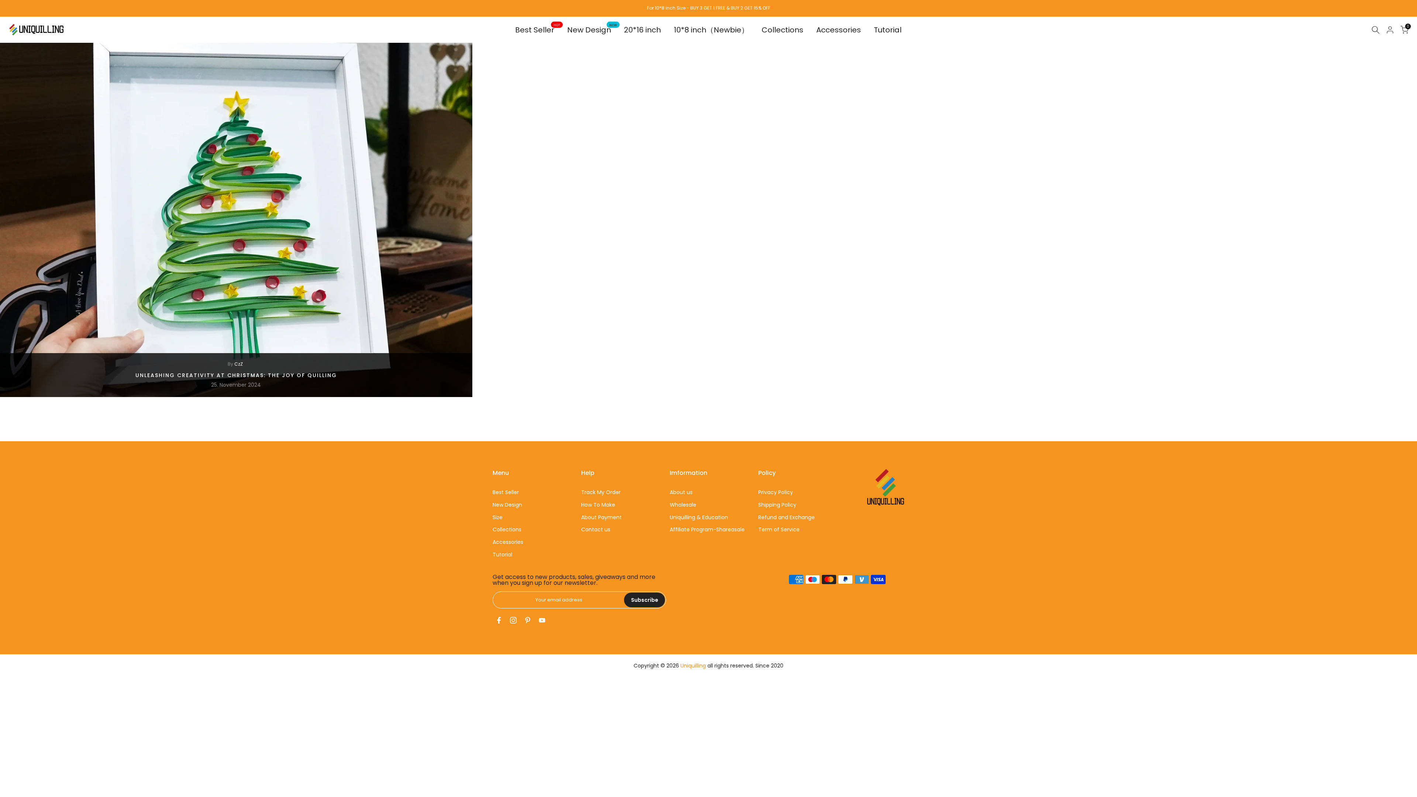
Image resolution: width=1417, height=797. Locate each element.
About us (681, 492)
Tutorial (887, 30)
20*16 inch (642, 30)
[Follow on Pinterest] (527, 620)
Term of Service (779, 529)
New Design (592, 29)
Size (498, 517)
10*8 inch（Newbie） (711, 30)
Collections (782, 30)
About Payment (601, 517)
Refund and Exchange (786, 517)
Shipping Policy (777, 504)
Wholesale (683, 504)
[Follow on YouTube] (542, 620)
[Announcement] (708, 8)
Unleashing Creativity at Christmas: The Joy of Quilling (236, 375)
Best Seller (537, 29)
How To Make (598, 504)
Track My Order (601, 492)
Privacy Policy (775, 492)
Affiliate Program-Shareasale (707, 529)
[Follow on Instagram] (513, 620)
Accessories (838, 30)
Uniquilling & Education (699, 517)
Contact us (595, 529)
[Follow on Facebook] (499, 620)
